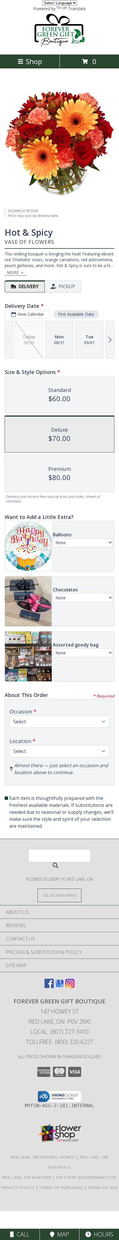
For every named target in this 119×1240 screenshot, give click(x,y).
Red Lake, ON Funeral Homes (43, 1157)
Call (21, 1234)
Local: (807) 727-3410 (59, 1032)
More (13, 272)
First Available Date (76, 314)
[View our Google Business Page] (59, 986)
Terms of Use (103, 1187)
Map (61, 1234)
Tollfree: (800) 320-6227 (59, 1042)
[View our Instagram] (70, 986)
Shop (34, 61)
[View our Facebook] (49, 986)
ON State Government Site (86, 1177)
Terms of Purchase (61, 1187)
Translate (77, 8)
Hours (102, 1234)
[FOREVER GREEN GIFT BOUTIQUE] (59, 46)
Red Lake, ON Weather (26, 1177)
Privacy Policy (17, 1187)
